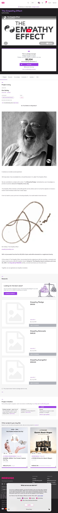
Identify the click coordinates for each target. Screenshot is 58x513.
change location (35, 6)
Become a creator (51, 482)
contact (8, 92)
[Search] (28, 2)
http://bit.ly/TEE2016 (15, 263)
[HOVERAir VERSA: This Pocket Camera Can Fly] (15, 440)
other (22, 97)
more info (4, 92)
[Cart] (42, 3)
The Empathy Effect (12, 10)
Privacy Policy (5, 500)
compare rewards (10, 293)
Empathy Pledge (37, 302)
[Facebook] (2, 484)
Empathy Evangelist (38, 360)
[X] (4, 484)
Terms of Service (6, 502)
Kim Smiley (6, 12)
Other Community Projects (8, 97)
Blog (33, 482)
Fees (48, 478)
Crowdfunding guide (44, 403)
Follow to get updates (45, 414)
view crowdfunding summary (29, 69)
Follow (29, 64)
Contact (34, 478)
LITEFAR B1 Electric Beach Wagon (42, 458)
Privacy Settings (5, 504)
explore (36, 425)
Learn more (12, 413)
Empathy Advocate (38, 331)
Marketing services (51, 480)
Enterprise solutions (51, 484)
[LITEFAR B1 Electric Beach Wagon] (43, 440)
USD (33, 2)
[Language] (39, 3)
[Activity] (45, 3)
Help (36, 403)
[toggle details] (27, 467)
